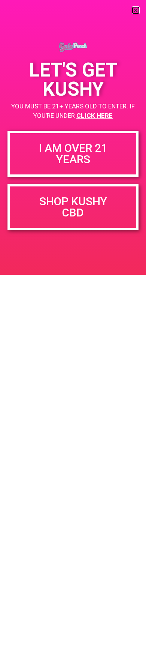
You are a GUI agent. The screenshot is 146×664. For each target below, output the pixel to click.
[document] (73, 332)
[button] (136, 10)
